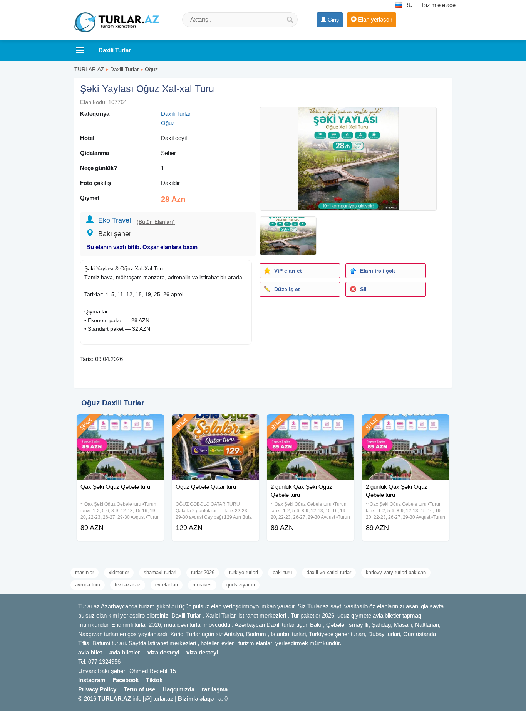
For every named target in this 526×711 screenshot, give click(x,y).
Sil (363, 289)
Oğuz (151, 69)
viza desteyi (163, 652)
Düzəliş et (287, 289)
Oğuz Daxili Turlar (112, 403)
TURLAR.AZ (89, 69)
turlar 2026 (202, 572)
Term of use (139, 689)
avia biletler (124, 652)
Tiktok (154, 680)
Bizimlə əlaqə (439, 5)
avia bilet (90, 652)
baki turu (282, 572)
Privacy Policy (97, 689)
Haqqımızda (178, 689)
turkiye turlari (243, 572)
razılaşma (215, 689)
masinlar (84, 572)
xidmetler (119, 572)
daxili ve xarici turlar (329, 572)
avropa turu (87, 585)
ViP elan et (288, 271)
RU (408, 5)
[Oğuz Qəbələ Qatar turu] (215, 423)
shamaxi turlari (160, 572)
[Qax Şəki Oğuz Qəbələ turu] (120, 423)
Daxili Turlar (124, 69)
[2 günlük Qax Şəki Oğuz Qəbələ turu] (310, 423)
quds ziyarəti (240, 585)
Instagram (91, 680)
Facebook (125, 680)
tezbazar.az (128, 585)
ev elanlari (166, 585)
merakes (202, 585)
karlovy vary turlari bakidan (396, 572)
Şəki (89, 268)
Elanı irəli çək (377, 271)
